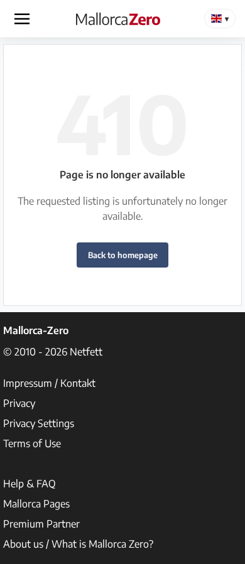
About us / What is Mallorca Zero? (78, 544)
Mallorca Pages (36, 503)
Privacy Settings (38, 423)
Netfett (86, 351)
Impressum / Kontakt (49, 383)
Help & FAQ (29, 483)
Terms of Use (32, 443)
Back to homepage (123, 255)
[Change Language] (220, 18)
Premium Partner (41, 524)
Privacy (19, 403)
